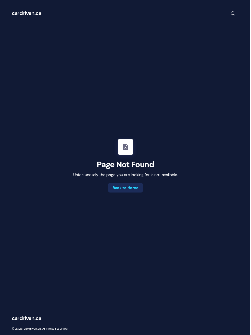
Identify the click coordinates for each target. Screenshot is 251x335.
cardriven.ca (26, 13)
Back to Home (125, 187)
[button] (232, 13)
